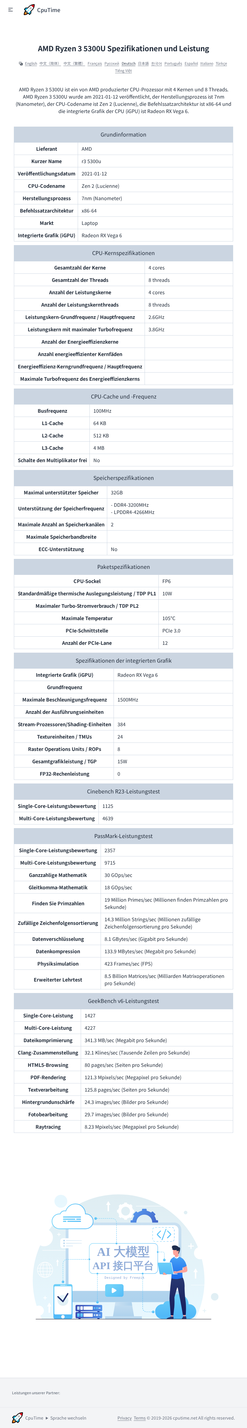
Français (95, 63)
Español (191, 63)
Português (173, 63)
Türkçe (221, 63)
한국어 (156, 63)
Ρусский (112, 63)
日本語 (143, 63)
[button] (10, 9)
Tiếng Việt (123, 70)
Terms (140, 1418)
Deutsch (129, 63)
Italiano (206, 63)
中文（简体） (50, 63)
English (31, 63)
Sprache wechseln (68, 1418)
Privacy (124, 1418)
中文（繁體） (74, 63)
